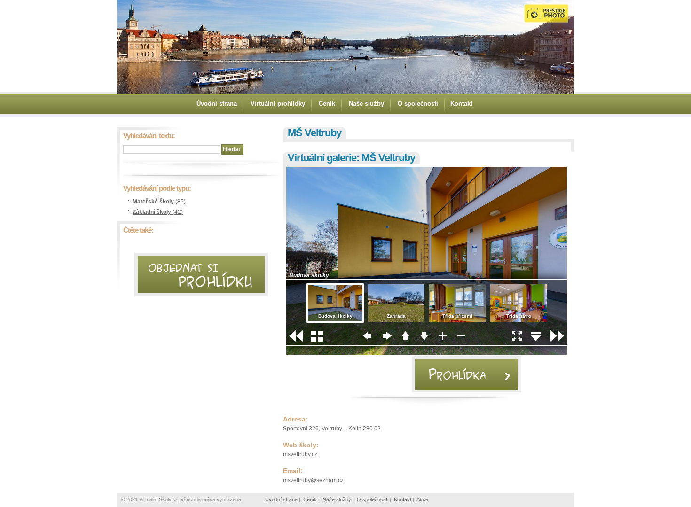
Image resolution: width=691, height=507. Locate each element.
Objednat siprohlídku (201, 268)
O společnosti (418, 103)
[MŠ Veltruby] (426, 353)
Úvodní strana (216, 103)
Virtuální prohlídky (278, 103)
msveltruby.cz (300, 454)
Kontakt (461, 103)
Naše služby (366, 103)
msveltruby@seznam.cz (313, 480)
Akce (422, 499)
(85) (159, 201)
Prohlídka (467, 364)
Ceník (327, 103)
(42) (158, 212)
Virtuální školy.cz (208, 46)
